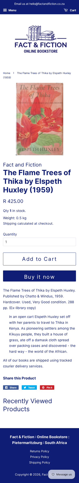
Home (6, 73)
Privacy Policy (39, 456)
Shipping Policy (39, 462)
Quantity (10, 234)
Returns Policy (39, 451)
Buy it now (39, 277)
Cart (72, 10)
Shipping (9, 223)
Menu (12, 10)
